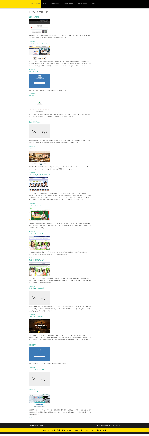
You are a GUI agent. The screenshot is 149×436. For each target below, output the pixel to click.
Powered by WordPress (102, 425)
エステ (69, 430)
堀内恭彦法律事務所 (36, 288)
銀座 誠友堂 (34, 17)
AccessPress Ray (116, 425)
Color (31, 148)
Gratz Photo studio (36, 317)
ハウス (86, 430)
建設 (104, 430)
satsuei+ (32, 96)
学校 (58, 430)
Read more (32, 41)
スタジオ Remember (37, 369)
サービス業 (51, 430)
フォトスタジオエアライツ (40, 175)
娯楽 (44, 430)
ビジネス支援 (77, 430)
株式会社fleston (35, 122)
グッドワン (33, 391)
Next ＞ (33, 420)
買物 (63, 430)
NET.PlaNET (40, 425)
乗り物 (99, 430)
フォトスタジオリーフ (38, 205)
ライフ (92, 430)
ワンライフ (33, 72)
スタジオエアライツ (37, 234)
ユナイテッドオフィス (38, 43)
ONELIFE (32, 345)
